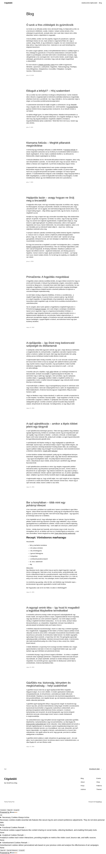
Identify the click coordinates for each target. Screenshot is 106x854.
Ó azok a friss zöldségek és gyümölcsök (49, 24)
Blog (100, 3)
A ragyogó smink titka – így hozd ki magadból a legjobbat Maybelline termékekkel (53, 609)
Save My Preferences (12, 850)
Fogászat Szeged (40, 309)
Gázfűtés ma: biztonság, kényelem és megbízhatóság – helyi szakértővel (48, 684)
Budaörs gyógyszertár (33, 247)
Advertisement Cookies (11, 843)
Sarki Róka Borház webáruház (65, 533)
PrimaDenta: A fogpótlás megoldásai (47, 276)
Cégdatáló (8, 3)
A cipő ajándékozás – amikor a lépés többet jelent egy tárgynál (52, 425)
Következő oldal (95, 769)
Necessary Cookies (10, 817)
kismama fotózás (70, 150)
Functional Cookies (9, 827)
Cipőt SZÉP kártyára (50, 451)
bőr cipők (50, 372)
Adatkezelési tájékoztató (89, 3)
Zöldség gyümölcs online (46, 65)
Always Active (23, 817)
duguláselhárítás (72, 107)
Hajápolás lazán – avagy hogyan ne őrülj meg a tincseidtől (50, 199)
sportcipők (42, 378)
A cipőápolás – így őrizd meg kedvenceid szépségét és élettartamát (50, 344)
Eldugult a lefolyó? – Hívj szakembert (48, 90)
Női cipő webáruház (68, 475)
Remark (21, 827)
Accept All (16, 810)
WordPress (99, 801)
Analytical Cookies (9, 835)
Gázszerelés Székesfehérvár (36, 724)
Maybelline (43, 631)
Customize (3, 810)
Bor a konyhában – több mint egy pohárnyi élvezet (45, 504)
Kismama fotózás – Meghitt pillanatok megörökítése (48, 144)
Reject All (10, 810)
